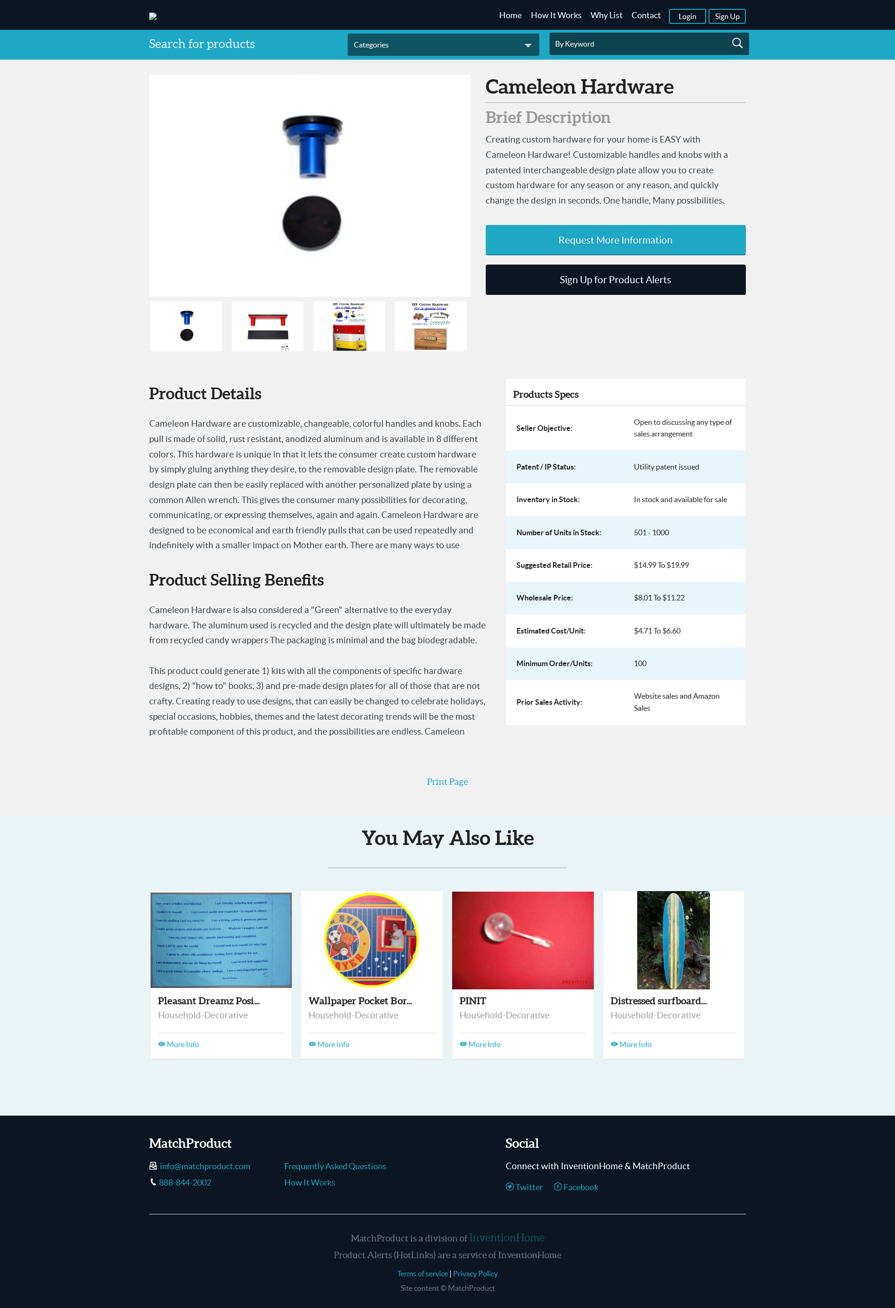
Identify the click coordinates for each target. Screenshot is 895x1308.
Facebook (580, 1187)
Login (687, 16)
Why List (607, 15)
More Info (182, 1044)
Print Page (447, 782)
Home (510, 15)
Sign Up (727, 16)
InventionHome (506, 1238)
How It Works (556, 15)
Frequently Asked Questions (335, 1166)
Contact (646, 15)
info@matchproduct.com (205, 1166)
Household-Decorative (203, 1015)
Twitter (528, 1187)
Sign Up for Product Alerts (615, 279)
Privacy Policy (475, 1273)
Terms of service (422, 1273)
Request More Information (615, 240)
